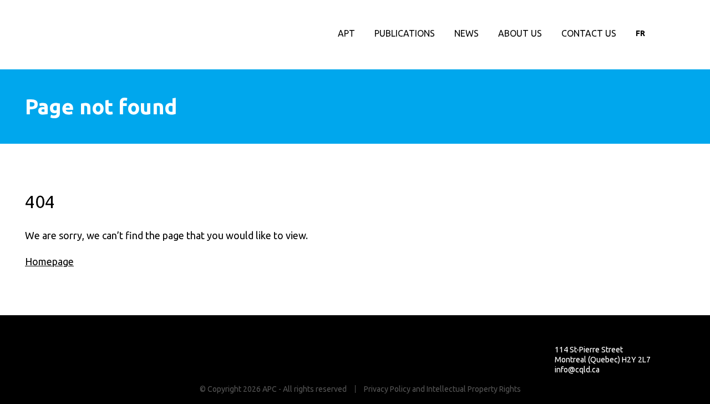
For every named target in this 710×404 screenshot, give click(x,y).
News (466, 33)
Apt (346, 33)
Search (689, 33)
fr (640, 33)
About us (520, 33)
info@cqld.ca (577, 369)
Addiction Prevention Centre (73, 35)
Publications (404, 33)
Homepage (49, 261)
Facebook (666, 33)
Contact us (588, 33)
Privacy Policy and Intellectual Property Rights (442, 389)
